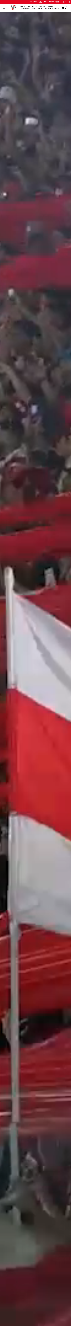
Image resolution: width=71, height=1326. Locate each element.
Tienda (42, 7)
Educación (37, 9)
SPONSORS (32, 1)
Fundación (25, 9)
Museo (50, 7)
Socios (23, 7)
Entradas (32, 7)
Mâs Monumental (51, 9)
